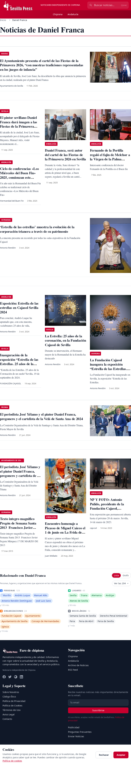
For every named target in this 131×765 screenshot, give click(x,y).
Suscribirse (98, 710)
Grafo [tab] (126, 575)
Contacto (7, 718)
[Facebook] (4, 676)
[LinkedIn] (21, 676)
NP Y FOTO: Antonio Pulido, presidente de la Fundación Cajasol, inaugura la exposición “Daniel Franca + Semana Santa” (109, 510)
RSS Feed (73, 669)
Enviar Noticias (76, 736)
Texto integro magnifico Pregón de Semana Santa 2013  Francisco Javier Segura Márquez (18, 525)
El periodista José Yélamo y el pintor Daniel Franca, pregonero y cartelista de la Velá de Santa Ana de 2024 (20, 473)
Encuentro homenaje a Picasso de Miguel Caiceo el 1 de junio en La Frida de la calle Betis (65, 530)
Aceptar (121, 754)
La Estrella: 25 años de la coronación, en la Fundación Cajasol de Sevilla (65, 340)
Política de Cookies (12, 705)
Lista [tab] (116, 575)
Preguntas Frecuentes (80, 731)
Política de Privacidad (14, 701)
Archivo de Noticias (78, 665)
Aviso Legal (9, 714)
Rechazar (104, 754)
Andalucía (73, 14)
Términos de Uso (11, 709)
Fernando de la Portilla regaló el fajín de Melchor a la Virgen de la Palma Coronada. (110, 157)
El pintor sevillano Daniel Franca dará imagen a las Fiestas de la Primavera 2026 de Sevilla (18, 124)
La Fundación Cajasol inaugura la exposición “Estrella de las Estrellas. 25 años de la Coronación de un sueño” (110, 368)
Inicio (3, 20)
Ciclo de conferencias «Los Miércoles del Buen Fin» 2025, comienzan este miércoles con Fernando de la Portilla (19, 177)
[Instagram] (15, 676)
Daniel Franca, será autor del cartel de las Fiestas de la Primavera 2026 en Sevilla (65, 155)
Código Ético (9, 696)
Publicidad (73, 727)
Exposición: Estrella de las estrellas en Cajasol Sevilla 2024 (19, 308)
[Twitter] (10, 676)
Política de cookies (12, 760)
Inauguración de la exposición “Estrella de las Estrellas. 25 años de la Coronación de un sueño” (19, 361)
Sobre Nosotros (11, 692)
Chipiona (57, 14)
